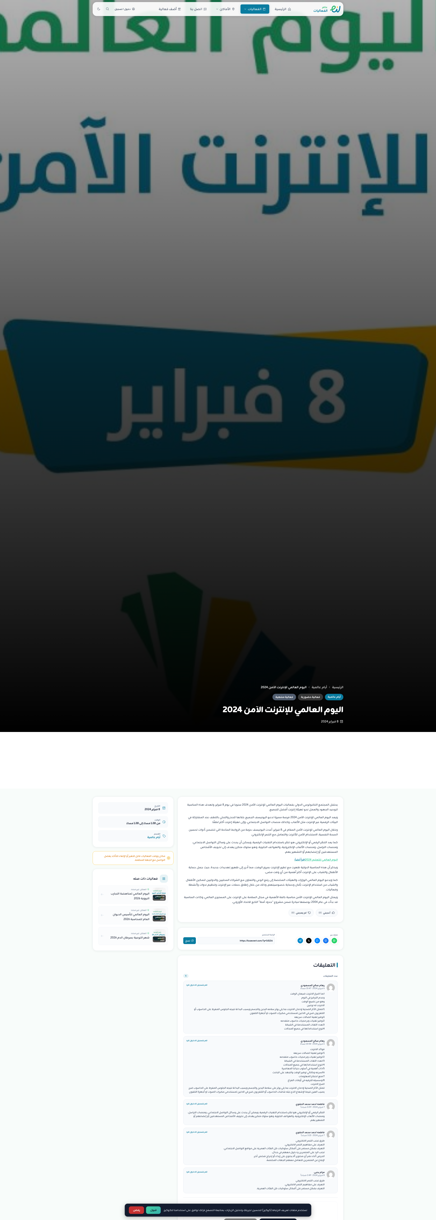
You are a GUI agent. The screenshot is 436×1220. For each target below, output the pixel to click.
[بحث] (107, 9)
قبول (153, 1210)
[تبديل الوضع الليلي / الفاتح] (99, 9)
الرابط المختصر (268, 935)
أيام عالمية (319, 687)
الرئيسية (337, 687)
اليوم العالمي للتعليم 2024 (316, 859)
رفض (136, 1210)
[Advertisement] (218, 757)
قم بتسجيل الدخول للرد (196, 985)
